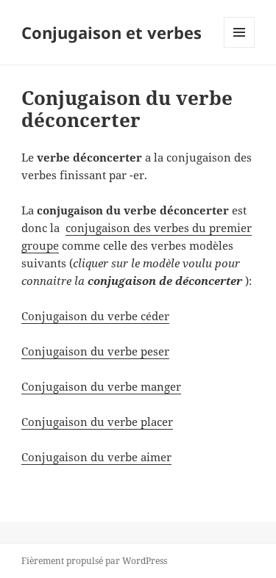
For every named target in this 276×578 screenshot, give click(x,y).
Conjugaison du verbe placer (97, 421)
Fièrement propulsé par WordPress (94, 560)
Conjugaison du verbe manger (101, 386)
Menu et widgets (239, 47)
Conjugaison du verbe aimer (96, 456)
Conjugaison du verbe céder (95, 315)
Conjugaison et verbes (111, 32)
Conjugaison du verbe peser (95, 351)
